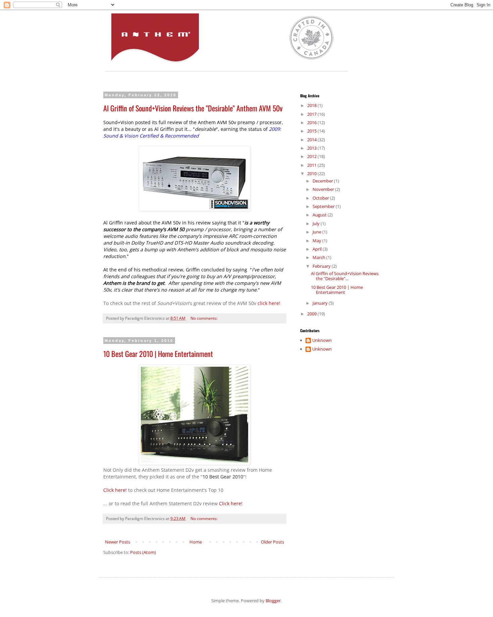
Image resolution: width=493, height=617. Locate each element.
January (321, 303)
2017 (312, 114)
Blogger (273, 601)
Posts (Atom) (143, 552)
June (317, 232)
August (320, 215)
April (318, 249)
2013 (312, 148)
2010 (312, 173)
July (317, 223)
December (323, 181)
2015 (312, 131)
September (324, 206)
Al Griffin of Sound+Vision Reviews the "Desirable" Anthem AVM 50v (192, 108)
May (317, 241)
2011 (312, 165)
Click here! (115, 490)
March (319, 257)
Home (195, 542)
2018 (312, 105)
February (322, 266)
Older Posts (272, 542)
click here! (269, 303)
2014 (312, 140)
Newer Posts (117, 542)
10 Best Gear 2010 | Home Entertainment (158, 353)
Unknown (322, 340)
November (324, 189)
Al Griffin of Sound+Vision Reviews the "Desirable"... (345, 276)
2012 (312, 156)
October (321, 198)
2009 (312, 314)
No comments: (204, 318)
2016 (312, 122)
